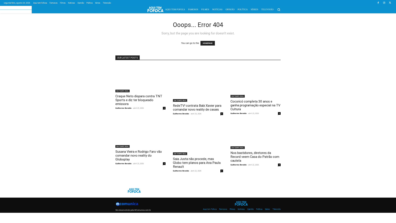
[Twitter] (390, 3)
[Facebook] (378, 3)
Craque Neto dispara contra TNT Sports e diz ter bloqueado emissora (138, 100)
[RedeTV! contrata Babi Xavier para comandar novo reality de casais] (198, 83)
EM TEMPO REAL (122, 91)
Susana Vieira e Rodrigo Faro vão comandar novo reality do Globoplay (138, 155)
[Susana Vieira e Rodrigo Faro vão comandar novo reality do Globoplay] (140, 135)
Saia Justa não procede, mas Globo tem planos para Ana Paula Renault (197, 162)
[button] (278, 9)
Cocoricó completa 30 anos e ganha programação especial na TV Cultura (255, 105)
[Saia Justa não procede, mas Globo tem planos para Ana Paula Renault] (198, 138)
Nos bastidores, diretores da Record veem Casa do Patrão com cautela (254, 156)
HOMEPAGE (208, 43)
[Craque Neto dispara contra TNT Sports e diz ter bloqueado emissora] (140, 78)
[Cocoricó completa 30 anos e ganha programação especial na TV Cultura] (255, 81)
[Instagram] (384, 3)
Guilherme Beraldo (123, 108)
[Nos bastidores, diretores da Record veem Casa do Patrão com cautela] (255, 135)
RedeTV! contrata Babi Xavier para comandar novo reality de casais (197, 107)
